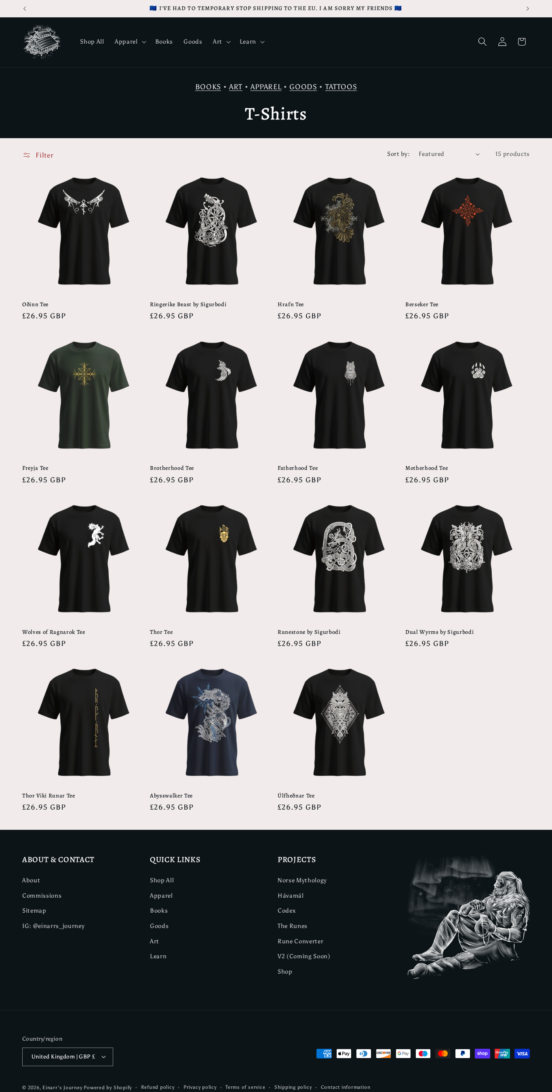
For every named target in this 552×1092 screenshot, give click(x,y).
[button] (130, 41)
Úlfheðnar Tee (296, 796)
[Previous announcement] (25, 8)
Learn (158, 956)
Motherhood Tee (426, 468)
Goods (159, 926)
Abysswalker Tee (171, 796)
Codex (286, 910)
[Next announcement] (528, 8)
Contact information (346, 1087)
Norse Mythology (302, 880)
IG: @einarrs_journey (53, 926)
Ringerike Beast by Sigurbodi (188, 304)
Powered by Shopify (108, 1087)
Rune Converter (300, 941)
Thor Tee (161, 632)
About (31, 880)
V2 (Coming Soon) (304, 956)
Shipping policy (293, 1087)
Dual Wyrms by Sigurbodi (439, 632)
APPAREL (266, 86)
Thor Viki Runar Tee (48, 796)
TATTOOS (341, 86)
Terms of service (245, 1087)
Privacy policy (200, 1087)
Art (154, 941)
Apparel (161, 895)
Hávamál (291, 895)
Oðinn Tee (35, 304)
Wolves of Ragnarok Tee (53, 632)
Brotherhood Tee (172, 468)
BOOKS (208, 86)
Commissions (41, 895)
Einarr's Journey (62, 1087)
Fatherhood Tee (298, 468)
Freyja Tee (35, 468)
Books (159, 910)
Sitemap (34, 910)
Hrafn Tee (291, 304)
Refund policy (158, 1087)
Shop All (162, 880)
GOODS (303, 86)
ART (235, 86)
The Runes (293, 926)
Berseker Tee (421, 304)
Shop (285, 971)
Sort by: (398, 154)
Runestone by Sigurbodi (309, 632)
